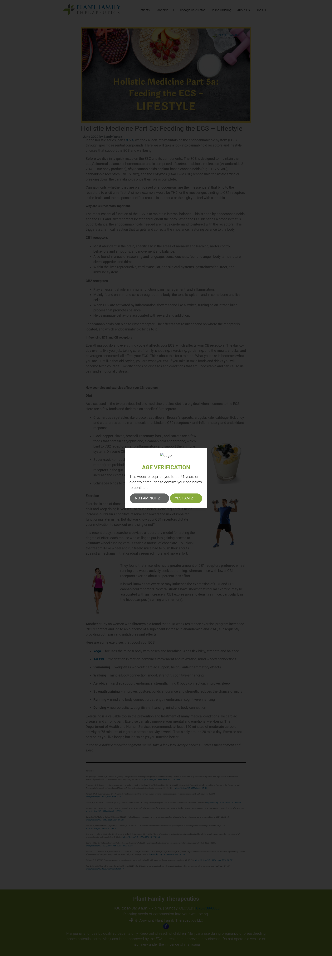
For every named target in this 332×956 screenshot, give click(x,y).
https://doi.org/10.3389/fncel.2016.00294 (104, 797)
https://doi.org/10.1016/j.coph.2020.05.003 (105, 820)
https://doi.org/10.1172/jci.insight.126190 (104, 811)
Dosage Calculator (192, 10)
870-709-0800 (208, 908)
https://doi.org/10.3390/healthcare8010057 (105, 869)
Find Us (261, 10)
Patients (144, 10)
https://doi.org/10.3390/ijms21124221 (192, 788)
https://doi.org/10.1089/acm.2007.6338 (167, 854)
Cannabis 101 (164, 10)
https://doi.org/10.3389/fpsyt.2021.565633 (161, 779)
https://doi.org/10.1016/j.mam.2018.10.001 (214, 860)
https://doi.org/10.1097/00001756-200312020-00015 (110, 846)
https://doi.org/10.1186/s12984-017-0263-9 (142, 837)
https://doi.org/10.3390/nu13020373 (102, 828)
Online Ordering (221, 10)
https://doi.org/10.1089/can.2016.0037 (223, 802)
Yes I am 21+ (186, 498)
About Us (243, 10)
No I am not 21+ (149, 498)
